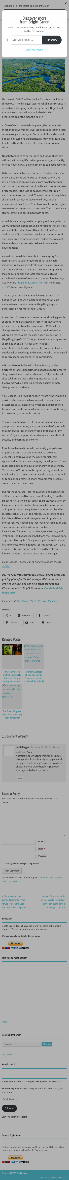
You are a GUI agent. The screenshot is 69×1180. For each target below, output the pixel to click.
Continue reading (34, 49)
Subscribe (52, 39)
